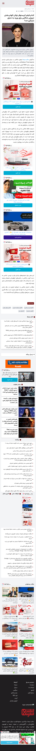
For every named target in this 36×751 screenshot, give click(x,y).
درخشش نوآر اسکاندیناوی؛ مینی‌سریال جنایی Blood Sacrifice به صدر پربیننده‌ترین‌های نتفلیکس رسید (20, 574)
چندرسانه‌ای (14, 693)
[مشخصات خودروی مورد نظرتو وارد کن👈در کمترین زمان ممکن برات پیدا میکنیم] (27, 507)
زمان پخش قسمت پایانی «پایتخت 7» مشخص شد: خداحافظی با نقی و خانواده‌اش (17, 487)
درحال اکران (31, 693)
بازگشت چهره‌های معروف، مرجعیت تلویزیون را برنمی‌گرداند (18, 534)
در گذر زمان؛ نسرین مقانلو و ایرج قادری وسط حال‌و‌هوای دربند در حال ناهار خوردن (17, 470)
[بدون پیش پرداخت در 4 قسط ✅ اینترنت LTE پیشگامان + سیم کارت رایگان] (27, 515)
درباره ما (32, 685)
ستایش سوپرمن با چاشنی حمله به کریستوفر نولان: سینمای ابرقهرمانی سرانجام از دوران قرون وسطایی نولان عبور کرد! (18, 346)
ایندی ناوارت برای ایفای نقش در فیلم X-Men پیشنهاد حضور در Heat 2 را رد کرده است (9, 412)
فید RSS (15, 696)
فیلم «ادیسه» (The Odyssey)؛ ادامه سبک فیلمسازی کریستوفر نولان (10, 432)
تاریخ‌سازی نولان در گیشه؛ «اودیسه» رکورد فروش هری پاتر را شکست (10, 401)
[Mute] (22, 381)
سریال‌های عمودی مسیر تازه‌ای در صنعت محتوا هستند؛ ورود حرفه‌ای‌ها (17, 530)
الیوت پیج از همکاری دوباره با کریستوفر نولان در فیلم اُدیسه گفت (18, 322)
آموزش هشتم (13, 701)
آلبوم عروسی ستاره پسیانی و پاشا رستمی (22, 451)
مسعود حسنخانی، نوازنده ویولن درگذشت (22, 571)
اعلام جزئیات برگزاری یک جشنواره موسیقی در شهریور (20, 563)
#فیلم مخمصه (30, 311)
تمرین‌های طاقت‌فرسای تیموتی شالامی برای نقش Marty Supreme (19, 331)
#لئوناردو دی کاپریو (29, 308)
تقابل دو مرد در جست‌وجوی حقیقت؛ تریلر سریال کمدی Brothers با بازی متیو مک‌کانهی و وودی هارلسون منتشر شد (18, 567)
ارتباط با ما (31, 688)
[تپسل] (3, 78)
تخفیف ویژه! (9, 742)
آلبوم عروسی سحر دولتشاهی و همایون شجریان (21, 463)
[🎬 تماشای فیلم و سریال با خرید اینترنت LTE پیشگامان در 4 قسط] (27, 522)
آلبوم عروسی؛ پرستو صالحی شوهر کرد (23, 483)
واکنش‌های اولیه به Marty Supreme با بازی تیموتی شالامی (18, 335)
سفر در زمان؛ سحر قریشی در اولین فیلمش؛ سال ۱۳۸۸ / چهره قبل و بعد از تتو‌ (17, 454)
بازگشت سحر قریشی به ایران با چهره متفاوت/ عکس (20, 466)
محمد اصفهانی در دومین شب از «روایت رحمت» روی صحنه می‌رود (18, 537)
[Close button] (35, 732)
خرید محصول (18, 205)
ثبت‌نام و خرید (18, 237)
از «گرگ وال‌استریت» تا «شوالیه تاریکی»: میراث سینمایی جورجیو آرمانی (19, 342)
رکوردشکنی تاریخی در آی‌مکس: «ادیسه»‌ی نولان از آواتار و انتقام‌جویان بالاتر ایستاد (9, 422)
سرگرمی (15, 690)
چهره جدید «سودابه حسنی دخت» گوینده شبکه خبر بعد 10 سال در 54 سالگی (18, 444)
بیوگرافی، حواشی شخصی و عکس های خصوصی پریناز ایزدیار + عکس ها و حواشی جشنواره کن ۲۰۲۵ (17, 459)
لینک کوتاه (30, 303)
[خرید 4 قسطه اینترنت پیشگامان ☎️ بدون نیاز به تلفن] (27, 500)
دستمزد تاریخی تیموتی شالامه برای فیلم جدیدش (21, 338)
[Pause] (20, 381)
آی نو (16, 698)
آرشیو (32, 690)
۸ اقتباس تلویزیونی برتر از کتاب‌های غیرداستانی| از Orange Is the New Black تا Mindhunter (18, 559)
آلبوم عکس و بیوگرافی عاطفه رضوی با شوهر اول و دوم (19, 448)
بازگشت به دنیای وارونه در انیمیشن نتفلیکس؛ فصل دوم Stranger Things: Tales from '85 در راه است (19, 550)
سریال (15, 688)
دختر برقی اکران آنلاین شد (26, 546)
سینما (15, 685)
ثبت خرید (9, 380)
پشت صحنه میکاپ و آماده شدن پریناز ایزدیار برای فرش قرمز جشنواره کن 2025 (18, 474)
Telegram (18, 11)
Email (21, 11)
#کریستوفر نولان (7, 308)
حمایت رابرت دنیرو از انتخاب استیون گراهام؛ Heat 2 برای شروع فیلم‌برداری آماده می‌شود (9, 391)
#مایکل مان (21, 311)
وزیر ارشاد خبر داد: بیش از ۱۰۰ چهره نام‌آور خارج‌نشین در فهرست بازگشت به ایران (19, 554)
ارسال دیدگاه (29, 355)
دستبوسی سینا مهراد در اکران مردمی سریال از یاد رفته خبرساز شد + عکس (18, 479)
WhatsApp (19, 11)
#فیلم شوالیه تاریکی (17, 308)
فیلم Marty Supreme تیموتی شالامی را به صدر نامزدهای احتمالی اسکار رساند (18, 326)
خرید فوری (18, 107)
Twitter (16, 11)
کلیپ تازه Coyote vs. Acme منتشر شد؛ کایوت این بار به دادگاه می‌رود (18, 542)
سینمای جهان (27, 9)
